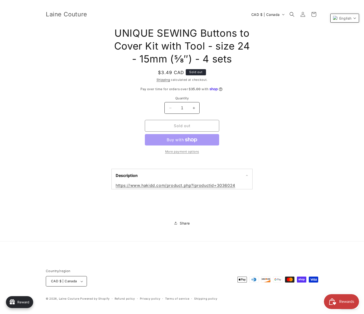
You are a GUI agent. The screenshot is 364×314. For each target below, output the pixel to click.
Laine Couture (69, 298)
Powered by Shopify (95, 298)
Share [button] (185, 223)
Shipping (163, 80)
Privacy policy (150, 298)
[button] (291, 14)
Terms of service (177, 298)
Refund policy (125, 298)
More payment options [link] (182, 151)
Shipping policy (205, 298)
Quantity (182, 98)
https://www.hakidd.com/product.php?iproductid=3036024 (175, 185)
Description (127, 175)
